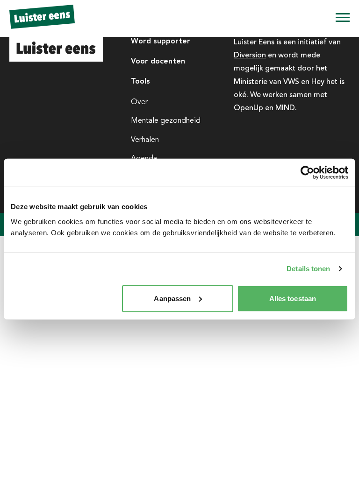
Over (139, 101)
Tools (140, 81)
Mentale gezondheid (166, 120)
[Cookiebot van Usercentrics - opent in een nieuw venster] (307, 173)
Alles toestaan (292, 298)
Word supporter (160, 41)
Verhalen (145, 139)
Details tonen (308, 269)
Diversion (250, 55)
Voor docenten (158, 61)
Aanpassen (172, 298)
